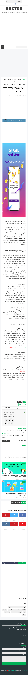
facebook (13, 502)
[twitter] (13, 4)
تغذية (25, 612)
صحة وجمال (14, 612)
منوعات (24, 614)
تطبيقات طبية (11, 609)
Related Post (22, 441)
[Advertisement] (14, 30)
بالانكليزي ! (11, 607)
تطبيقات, (11, 95)
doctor (14, 8)
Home (24, 79)
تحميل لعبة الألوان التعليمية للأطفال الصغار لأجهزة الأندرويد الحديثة (15, 494)
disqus (19, 502)
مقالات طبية (7, 612)
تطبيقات (19, 79)
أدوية (25, 607)
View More (6, 440)
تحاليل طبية (23, 609)
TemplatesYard (12, 670)
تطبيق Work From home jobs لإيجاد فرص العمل (15, 457)
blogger (23, 502)
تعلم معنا (4, 609)
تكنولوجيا (20, 612)
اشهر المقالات (14, 563)
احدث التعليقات (5, 563)
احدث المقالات (22, 563)
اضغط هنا (23, 348)
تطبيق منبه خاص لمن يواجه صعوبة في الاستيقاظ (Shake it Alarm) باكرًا (14, 476)
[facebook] (15, 4)
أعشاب (20, 607)
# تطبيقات (19, 401)
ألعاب (16, 607)
